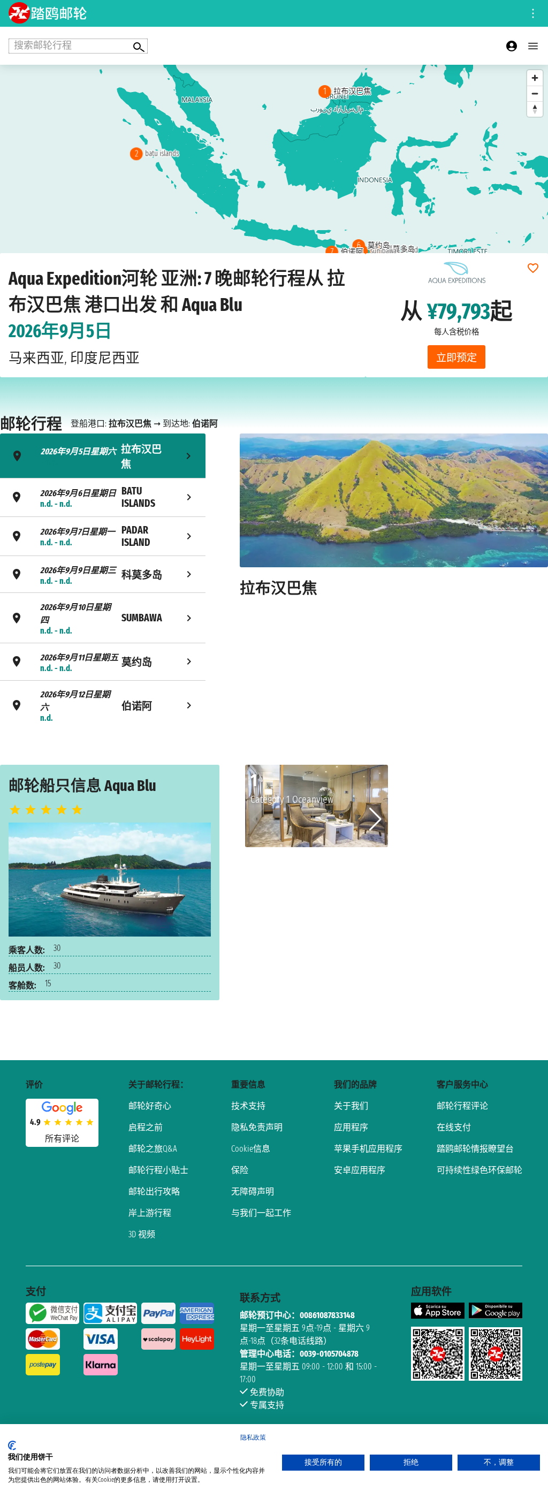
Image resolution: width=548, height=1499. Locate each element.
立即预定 (456, 358)
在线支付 (454, 1127)
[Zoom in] (535, 78)
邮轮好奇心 (149, 1106)
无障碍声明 (252, 1191)
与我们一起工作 (261, 1213)
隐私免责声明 (257, 1127)
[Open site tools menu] (533, 13)
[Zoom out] (535, 93)
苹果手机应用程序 (368, 1149)
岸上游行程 (149, 1213)
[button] (375, 819)
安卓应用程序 (359, 1170)
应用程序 (351, 1127)
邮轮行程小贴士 (158, 1170)
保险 (239, 1170)
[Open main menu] (533, 46)
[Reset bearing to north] (535, 109)
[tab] (103, 455)
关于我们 (351, 1106)
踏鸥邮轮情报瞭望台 (475, 1149)
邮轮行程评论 (462, 1106)
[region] (274, 172)
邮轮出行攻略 (154, 1191)
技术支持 (248, 1106)
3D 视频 (141, 1234)
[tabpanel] (394, 582)
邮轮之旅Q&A (152, 1149)
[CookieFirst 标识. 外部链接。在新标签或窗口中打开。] (12, 1445)
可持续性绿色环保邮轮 (479, 1170)
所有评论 (62, 1138)
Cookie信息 (250, 1149)
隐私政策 (253, 1437)
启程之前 (145, 1127)
